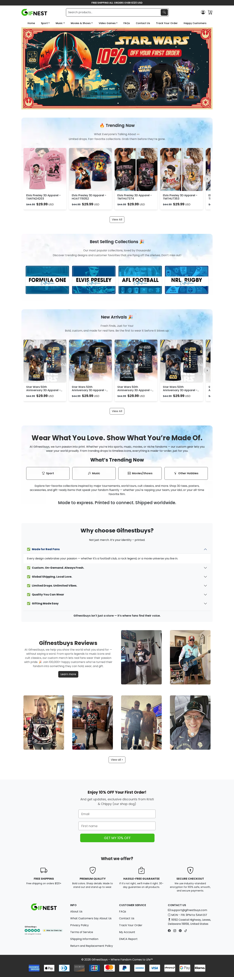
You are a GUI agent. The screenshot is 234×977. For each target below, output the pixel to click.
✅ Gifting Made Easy (43, 603)
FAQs (127, 23)
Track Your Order (167, 23)
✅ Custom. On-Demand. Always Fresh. (55, 568)
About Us (76, 911)
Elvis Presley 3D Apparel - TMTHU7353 (180, 197)
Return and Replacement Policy (91, 946)
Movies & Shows (81, 23)
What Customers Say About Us (91, 918)
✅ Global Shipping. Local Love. (49, 577)
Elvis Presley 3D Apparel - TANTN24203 (43, 197)
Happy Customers (195, 23)
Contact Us (143, 23)
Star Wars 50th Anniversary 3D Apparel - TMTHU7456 (180, 390)
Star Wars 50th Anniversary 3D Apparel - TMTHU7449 (134, 390)
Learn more (68, 674)
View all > (117, 760)
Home (31, 23)
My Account (127, 932)
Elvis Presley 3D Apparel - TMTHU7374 (134, 197)
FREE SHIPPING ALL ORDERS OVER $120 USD (117, 2)
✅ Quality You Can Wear (45, 595)
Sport (44, 23)
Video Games (107, 23)
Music (59, 23)
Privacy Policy (79, 925)
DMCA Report (128, 939)
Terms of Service (81, 932)
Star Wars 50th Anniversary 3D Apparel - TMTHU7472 (89, 390)
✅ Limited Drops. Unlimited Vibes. (52, 586)
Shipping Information (84, 939)
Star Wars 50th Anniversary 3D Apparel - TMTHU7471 (43, 390)
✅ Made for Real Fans (43, 549)
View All (117, 219)
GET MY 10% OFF (117, 838)
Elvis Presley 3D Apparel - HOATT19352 (89, 197)
